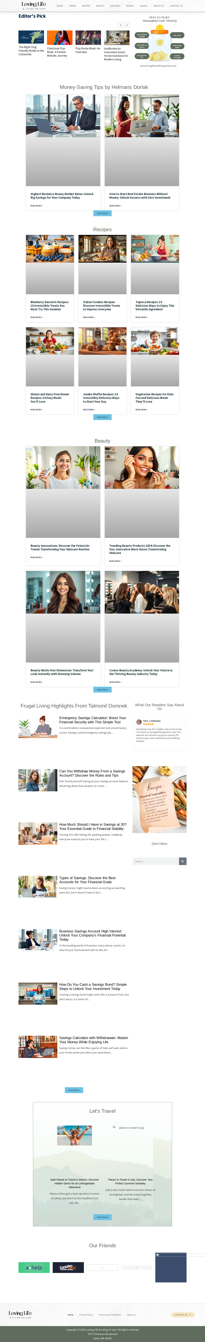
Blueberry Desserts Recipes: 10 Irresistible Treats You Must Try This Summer (49, 305)
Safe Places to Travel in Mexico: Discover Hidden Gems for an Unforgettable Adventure (74, 1183)
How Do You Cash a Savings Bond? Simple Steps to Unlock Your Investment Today (93, 987)
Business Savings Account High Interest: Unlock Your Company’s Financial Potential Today (92, 935)
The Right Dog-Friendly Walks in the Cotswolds (31, 50)
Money (130, 5)
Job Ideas (115, 5)
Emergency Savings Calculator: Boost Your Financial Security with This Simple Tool (92, 720)
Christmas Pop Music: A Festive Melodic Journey (57, 52)
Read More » (36, 205)
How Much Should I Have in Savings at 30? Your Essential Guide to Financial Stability (92, 827)
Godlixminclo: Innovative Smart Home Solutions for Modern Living (116, 54)
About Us (158, 5)
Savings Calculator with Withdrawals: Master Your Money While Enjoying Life (93, 1040)
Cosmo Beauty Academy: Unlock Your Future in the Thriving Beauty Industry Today (140, 672)
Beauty (100, 5)
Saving (143, 5)
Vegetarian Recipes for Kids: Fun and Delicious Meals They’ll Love (155, 397)
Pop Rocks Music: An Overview (87, 50)
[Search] (183, 861)
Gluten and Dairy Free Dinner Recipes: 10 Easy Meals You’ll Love (49, 397)
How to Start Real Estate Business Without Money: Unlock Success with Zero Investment (139, 196)
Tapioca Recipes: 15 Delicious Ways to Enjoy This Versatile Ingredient (155, 305)
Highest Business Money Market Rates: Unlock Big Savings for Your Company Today (61, 196)
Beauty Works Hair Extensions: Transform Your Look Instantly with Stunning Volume (61, 672)
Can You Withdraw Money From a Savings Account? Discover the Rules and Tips (92, 773)
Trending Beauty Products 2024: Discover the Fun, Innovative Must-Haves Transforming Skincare (139, 549)
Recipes (86, 5)
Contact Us (176, 5)
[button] (135, 734)
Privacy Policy (86, 1314)
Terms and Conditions (110, 1314)
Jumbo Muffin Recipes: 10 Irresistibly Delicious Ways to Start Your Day (101, 397)
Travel (72, 5)
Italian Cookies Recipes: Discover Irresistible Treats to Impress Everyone (101, 305)
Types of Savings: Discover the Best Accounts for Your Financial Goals (87, 880)
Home (60, 5)
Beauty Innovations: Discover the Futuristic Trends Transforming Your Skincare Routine (60, 547)
